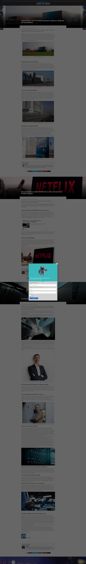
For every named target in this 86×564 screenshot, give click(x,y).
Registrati (34, 298)
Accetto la (32, 295)
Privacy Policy (32, 296)
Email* (30, 283)
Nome (30, 287)
